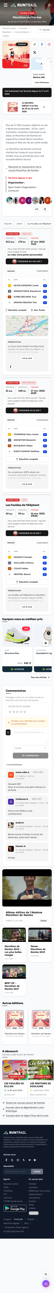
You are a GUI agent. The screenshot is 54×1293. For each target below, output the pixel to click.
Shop (31, 1204)
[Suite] (45, 643)
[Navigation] (5, 5)
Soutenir (33, 1213)
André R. (20, 822)
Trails (5, 1187)
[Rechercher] (45, 1274)
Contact (32, 1184)
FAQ (26, 1223)
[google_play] (35, 1160)
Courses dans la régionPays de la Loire (27, 1115)
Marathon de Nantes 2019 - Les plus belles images (13, 950)
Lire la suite (27, 358)
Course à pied (9, 28)
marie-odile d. (23, 772)
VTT (5, 1194)
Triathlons (8, 1190)
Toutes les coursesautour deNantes (25, 1102)
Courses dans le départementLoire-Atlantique (25, 1109)
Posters (32, 1201)
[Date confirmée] (5, 1090)
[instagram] (49, 44)
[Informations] (10, 366)
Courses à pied (10, 1184)
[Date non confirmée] (31, 1090)
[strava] (23, 1160)
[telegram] (29, 1160)
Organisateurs (35, 1194)
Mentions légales (11, 1223)
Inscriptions (34, 1197)
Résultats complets (17, 310)
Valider (37, 1171)
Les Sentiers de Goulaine (40, 1085)
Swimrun (7, 1197)
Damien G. (21, 846)
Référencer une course (39, 1190)
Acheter (19, 669)
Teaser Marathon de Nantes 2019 (38, 949)
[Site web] (34, 44)
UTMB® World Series (13, 1201)
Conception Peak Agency (17, 1227)
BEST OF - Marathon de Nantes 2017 (12, 986)
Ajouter (46, 29)
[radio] (10, 712)
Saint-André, (39, 76)
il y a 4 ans (20, 805)
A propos (33, 1187)
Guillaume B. (22, 799)
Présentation (14, 342)
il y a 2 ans (20, 778)
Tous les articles (39, 677)
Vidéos (32, 1208)
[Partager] (44, 209)
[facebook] (41, 44)
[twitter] (34, 52)
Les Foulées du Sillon (14, 1085)
